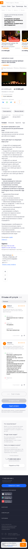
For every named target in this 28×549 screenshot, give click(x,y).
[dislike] (24, 335)
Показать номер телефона (9, 264)
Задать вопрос (14, 406)
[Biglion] (3, 2)
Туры (13, 6)
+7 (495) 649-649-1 (14, 459)
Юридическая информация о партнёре (12, 249)
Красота (16, 10)
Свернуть (4, 239)
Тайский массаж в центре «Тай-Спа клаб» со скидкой (10, 44)
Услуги (4, 6)
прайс (11, 237)
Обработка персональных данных (9, 526)
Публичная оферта (6, 529)
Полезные (5, 301)
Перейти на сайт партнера (9, 247)
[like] (21, 335)
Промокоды (19, 6)
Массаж (22, 10)
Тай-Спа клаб (10, 245)
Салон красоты (7, 111)
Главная (3, 10)
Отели (8, 6)
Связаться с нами (14, 485)
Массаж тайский (19, 111)
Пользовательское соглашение (8, 527)
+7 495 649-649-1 (7, 478)
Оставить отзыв (14, 401)
